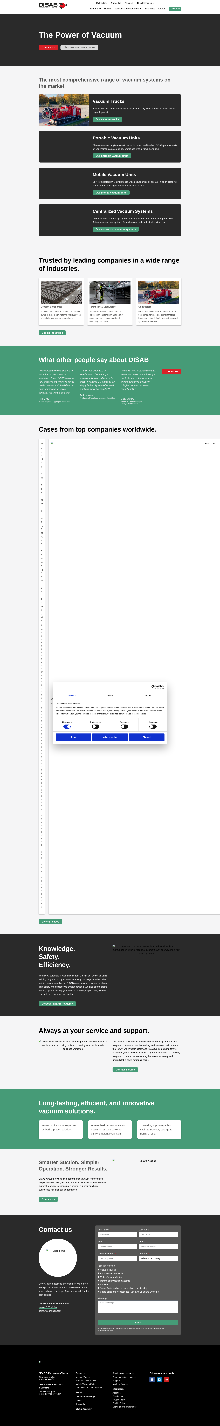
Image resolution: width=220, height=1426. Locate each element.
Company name (106, 1254)
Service (104, 1284)
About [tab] (148, 695)
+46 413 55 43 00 (48, 1307)
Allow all (146, 737)
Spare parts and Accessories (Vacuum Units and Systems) (129, 1292)
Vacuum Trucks (108, 1270)
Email (101, 1242)
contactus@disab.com (50, 1311)
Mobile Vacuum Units (111, 1277)
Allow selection (110, 737)
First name (103, 1230)
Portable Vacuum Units (111, 1273)
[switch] (95, 727)
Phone (142, 1242)
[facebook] (152, 1379)
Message (102, 1298)
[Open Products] (100, 9)
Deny (73, 737)
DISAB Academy (84, 1409)
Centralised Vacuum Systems (115, 1281)
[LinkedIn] (159, 1379)
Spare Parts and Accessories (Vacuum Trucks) (123, 1288)
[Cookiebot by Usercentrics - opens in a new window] (153, 687)
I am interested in (106, 1266)
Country (143, 1254)
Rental (79, 1392)
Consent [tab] (72, 695)
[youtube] (166, 1379)
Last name (144, 1230)
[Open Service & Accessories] (141, 9)
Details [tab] (110, 695)
